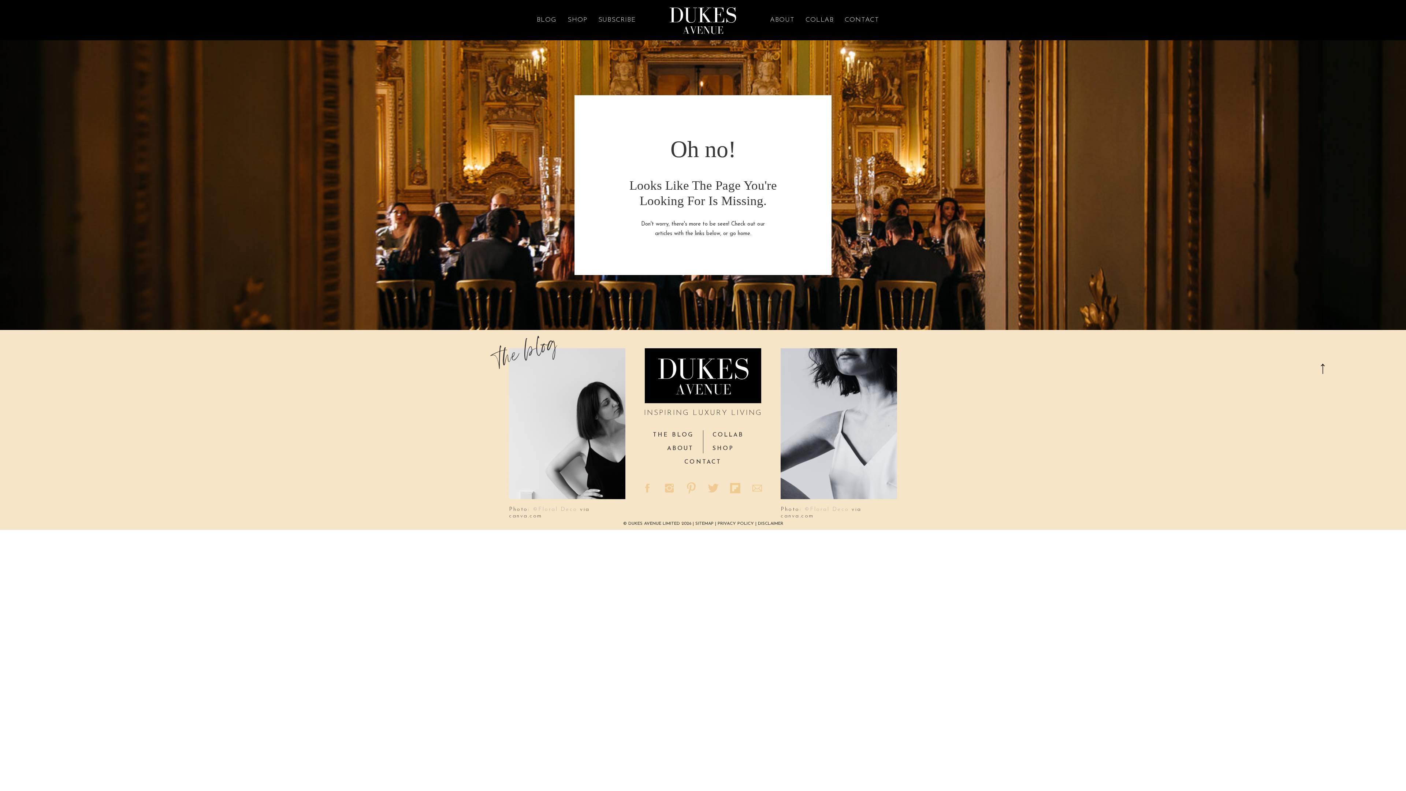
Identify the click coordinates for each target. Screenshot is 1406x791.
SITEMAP (705, 523)
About (782, 20)
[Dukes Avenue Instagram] (670, 488)
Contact (862, 20)
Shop (577, 20)
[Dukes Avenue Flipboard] (736, 488)
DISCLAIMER (770, 523)
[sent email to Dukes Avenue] (758, 488)
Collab (820, 20)
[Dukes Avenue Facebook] (648, 488)
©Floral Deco (555, 509)
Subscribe (617, 20)
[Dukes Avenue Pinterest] (692, 488)
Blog (547, 20)
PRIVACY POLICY (736, 523)
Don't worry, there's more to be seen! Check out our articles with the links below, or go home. (703, 229)
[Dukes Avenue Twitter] (714, 488)
